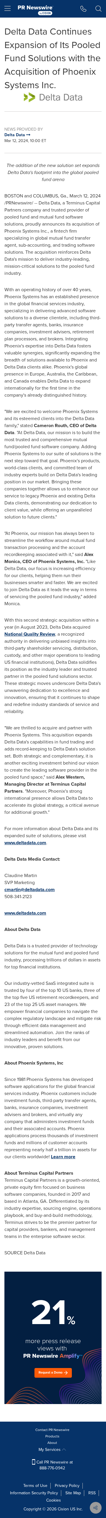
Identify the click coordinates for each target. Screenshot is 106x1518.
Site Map (73, 1493)
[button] (53, 97)
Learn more (63, 1156)
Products (52, 1436)
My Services (50, 1450)
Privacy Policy (67, 1486)
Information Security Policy (34, 1493)
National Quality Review (29, 634)
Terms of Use (35, 1486)
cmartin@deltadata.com (29, 889)
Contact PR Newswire (52, 1429)
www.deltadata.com (25, 842)
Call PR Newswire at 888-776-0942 (54, 1465)
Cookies (53, 1500)
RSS (92, 1493)
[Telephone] (83, 9)
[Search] (98, 9)
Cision (63, 1509)
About (52, 1442)
